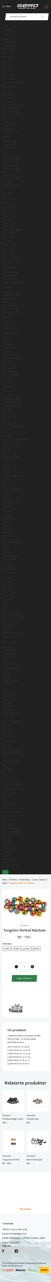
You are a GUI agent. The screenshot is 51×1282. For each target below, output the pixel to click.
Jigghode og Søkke (11, 178)
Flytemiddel (7, 436)
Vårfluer (6, 472)
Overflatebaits (9, 348)
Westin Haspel (8, 209)
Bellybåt (6, 453)
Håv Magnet (7, 768)
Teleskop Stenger (10, 272)
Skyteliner (6, 422)
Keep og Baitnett (10, 132)
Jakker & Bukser (9, 592)
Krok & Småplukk (10, 637)
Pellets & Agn (8, 75)
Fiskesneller (7, 287)
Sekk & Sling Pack (10, 828)
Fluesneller (7, 409)
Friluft (5, 808)
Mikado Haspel (8, 233)
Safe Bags (6, 838)
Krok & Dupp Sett (10, 713)
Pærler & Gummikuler (12, 752)
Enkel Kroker (8, 647)
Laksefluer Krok (9, 502)
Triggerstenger (9, 244)
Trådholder (7, 529)
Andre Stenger (9, 267)
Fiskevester (7, 595)
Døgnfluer (7, 469)
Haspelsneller (8, 292)
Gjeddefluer (7, 506)
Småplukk (6, 755)
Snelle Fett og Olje (11, 312)
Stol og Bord (8, 128)
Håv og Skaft (8, 125)
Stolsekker (7, 855)
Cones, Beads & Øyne (12, 542)
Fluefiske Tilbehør (10, 456)
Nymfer (5, 479)
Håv (4, 765)
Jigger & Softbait (10, 374)
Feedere (6, 39)
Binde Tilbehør (9, 519)
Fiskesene (6, 317)
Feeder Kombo (9, 52)
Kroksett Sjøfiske (10, 165)
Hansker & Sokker (10, 622)
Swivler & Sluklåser (10, 668)
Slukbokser (7, 841)
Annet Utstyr (8, 740)
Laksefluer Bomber (11, 499)
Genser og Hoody (10, 619)
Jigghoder (7, 726)
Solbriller (6, 629)
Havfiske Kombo (9, 148)
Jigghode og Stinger (11, 721)
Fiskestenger (8, 193)
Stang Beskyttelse (10, 835)
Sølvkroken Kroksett (11, 158)
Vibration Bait (8, 344)
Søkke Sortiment (10, 663)
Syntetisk (6, 562)
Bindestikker (8, 515)
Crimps (5, 736)
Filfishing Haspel (9, 213)
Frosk (4, 364)
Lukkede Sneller (9, 305)
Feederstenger (9, 46)
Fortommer (7, 732)
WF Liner (6, 412)
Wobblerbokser (9, 848)
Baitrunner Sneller (10, 308)
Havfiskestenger (10, 141)
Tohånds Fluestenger (12, 402)
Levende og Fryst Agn (12, 82)
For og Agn (7, 57)
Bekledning (7, 577)
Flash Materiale (9, 559)
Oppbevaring (8, 820)
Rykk (4, 172)
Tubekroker (7, 496)
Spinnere (6, 341)
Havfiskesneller (9, 145)
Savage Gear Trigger (11, 259)
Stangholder (8, 778)
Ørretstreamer (9, 482)
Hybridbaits (7, 361)
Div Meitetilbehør (10, 108)
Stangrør (6, 862)
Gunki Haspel (8, 226)
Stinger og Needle (10, 112)
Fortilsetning (8, 68)
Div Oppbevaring (10, 865)
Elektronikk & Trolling (12, 812)
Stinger (5, 729)
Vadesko (6, 589)
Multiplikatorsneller (11, 295)
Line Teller (7, 188)
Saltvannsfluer (8, 486)
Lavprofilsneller (9, 298)
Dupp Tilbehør (8, 709)
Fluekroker (7, 532)
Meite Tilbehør (9, 87)
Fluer (4, 461)
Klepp (4, 771)
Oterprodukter (9, 792)
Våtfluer (6, 465)
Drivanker (6, 802)
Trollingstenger (9, 275)
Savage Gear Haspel (11, 229)
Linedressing (8, 432)
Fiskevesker (7, 852)
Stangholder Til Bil (10, 782)
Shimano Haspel (9, 223)
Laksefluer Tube (9, 492)
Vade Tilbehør (8, 626)
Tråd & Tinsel (8, 566)
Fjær (4, 549)
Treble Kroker (8, 653)
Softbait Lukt (8, 378)
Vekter (5, 775)
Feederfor (7, 65)
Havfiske (6, 137)
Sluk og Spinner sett (11, 358)
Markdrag (6, 381)
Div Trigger (7, 262)
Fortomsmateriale (10, 443)
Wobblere (6, 351)
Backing (5, 419)
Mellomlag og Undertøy (13, 616)
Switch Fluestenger (11, 406)
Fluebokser (7, 429)
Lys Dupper (7, 706)
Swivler (5, 676)
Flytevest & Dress (10, 612)
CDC (4, 539)
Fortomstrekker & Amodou (15, 439)
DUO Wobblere (9, 354)
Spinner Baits (8, 368)
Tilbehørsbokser (9, 845)
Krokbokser (7, 535)
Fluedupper (7, 703)
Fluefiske (6, 386)
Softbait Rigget (9, 371)
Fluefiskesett (8, 395)
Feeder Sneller (8, 49)
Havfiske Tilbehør (10, 185)
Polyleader (7, 449)
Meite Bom (7, 98)
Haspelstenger (9, 198)
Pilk (3, 151)
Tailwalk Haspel (9, 216)
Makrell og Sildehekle (12, 168)
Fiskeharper (7, 182)
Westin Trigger (9, 256)
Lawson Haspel (9, 206)
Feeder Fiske (8, 34)
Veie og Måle (8, 805)
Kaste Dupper (8, 696)
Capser (5, 602)
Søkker (5, 660)
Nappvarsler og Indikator (13, 105)
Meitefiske (7, 29)
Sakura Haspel (8, 236)
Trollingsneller (8, 302)
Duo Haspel (7, 219)
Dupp (4, 688)
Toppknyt (6, 122)
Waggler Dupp (9, 699)
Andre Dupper (8, 716)
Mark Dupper (8, 693)
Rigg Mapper (8, 858)
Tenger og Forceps (11, 785)
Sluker (5, 338)
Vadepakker (7, 582)
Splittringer (7, 683)
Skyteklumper (8, 416)
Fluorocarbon (8, 328)
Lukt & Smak (8, 79)
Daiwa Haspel (8, 203)
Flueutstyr (7, 391)
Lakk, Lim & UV (9, 569)
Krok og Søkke (9, 642)
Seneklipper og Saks (11, 788)
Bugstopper (7, 599)
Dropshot (6, 745)
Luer (4, 605)
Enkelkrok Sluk (8, 650)
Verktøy (6, 522)
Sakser (5, 525)
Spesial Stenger (9, 279)
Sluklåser (6, 673)
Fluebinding (7, 511)
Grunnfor (6, 62)
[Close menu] (5, 872)
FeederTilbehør (9, 42)
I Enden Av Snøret (10, 333)
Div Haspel (7, 240)
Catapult (6, 102)
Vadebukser (7, 585)
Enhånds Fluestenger (12, 399)
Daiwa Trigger (8, 249)
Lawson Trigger (9, 252)
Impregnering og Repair (13, 632)
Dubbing (6, 546)
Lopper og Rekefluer (11, 489)
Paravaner (6, 795)
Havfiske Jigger (9, 175)
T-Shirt (5, 609)
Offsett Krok (8, 657)
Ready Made (7, 91)
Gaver (5, 815)
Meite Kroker (8, 95)
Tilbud (5, 26)
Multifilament (8, 321)
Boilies (5, 72)
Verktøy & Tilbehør (11, 760)
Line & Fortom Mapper (12, 426)
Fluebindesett (8, 572)
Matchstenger (9, 118)
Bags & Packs (8, 825)
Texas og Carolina (10, 749)
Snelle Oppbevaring (11, 831)
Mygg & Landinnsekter (12, 476)
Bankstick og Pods (10, 115)
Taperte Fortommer (11, 446)
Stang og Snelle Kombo (13, 282)
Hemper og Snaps (10, 680)
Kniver (5, 798)
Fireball (5, 155)
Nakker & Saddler (10, 556)
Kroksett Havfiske (10, 161)
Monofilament (8, 325)
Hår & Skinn (7, 552)
